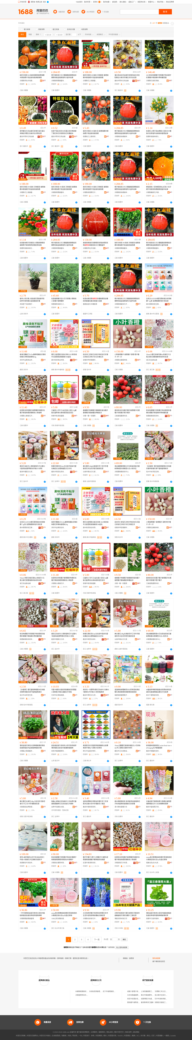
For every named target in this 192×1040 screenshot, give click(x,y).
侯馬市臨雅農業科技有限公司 (58, 751)
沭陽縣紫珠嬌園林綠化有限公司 (122, 136)
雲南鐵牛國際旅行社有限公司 (137, 1002)
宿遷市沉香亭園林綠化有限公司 (153, 919)
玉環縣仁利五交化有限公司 (164, 991)
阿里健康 (159, 1036)
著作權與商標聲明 (83, 1032)
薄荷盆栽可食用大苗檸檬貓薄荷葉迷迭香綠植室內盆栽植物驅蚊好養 (32, 747)
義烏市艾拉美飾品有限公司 (122, 751)
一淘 (80, 1036)
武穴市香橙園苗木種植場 (111, 991)
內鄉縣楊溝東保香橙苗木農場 (85, 991)
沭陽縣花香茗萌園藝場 (153, 81)
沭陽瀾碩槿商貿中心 (122, 472)
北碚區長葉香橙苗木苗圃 (97, 991)
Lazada (173, 1036)
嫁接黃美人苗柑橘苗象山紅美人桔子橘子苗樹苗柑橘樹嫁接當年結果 (158, 188)
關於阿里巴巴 (119, 1032)
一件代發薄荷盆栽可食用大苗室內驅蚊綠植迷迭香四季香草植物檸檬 (32, 914)
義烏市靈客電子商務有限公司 (153, 807)
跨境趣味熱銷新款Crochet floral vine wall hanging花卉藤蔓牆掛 (159, 747)
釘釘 (153, 1036)
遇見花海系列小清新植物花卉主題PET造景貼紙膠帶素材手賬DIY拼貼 (32, 467)
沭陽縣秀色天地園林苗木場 (27, 81)
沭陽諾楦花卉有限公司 (122, 863)
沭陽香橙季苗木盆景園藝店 (84, 995)
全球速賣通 (56, 1036)
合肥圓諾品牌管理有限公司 (27, 807)
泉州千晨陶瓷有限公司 (153, 695)
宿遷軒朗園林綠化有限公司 (153, 136)
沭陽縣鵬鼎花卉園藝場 (153, 192)
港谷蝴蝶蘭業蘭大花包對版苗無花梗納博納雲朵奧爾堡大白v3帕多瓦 (127, 467)
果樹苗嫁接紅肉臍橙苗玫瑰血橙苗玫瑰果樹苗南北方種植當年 (95, 244)
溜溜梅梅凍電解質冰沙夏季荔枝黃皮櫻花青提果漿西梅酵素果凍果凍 (127, 691)
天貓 (69, 1036)
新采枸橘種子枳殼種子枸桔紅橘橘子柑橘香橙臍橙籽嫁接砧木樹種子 (63, 858)
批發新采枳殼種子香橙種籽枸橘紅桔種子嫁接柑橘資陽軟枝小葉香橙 (32, 411)
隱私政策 (109, 1032)
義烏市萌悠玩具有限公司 (58, 472)
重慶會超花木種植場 (90, 304)
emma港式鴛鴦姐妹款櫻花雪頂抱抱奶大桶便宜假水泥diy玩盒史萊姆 (159, 858)
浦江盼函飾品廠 (151, 360)
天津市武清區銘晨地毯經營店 (58, 695)
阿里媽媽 (99, 1036)
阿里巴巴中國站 (44, 1036)
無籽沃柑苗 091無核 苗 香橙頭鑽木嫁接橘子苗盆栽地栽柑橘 (95, 132)
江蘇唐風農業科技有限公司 (122, 416)
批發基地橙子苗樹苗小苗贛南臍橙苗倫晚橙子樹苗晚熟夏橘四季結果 (32, 244)
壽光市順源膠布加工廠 (149, 995)
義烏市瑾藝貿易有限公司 (153, 751)
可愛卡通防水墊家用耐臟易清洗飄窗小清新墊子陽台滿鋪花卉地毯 (63, 691)
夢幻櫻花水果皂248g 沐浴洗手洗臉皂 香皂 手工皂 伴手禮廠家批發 (32, 802)
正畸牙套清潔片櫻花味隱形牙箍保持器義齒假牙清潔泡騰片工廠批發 (127, 914)
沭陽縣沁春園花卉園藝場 (27, 416)
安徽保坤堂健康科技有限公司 (90, 360)
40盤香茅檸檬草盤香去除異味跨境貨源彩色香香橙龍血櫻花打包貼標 (158, 691)
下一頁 (97, 939)
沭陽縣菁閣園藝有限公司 (58, 81)
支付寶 (143, 1036)
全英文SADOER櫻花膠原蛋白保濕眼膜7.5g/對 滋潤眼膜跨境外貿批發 (158, 300)
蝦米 (105, 1036)
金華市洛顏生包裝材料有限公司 (58, 807)
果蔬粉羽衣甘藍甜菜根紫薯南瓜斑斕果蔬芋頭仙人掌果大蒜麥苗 (95, 747)
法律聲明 (94, 1032)
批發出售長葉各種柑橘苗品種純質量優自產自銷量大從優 (95, 300)
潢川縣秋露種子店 (121, 807)
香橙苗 (131, 958)
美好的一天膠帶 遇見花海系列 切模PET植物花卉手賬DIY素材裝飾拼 (96, 691)
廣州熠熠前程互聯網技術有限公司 (153, 304)
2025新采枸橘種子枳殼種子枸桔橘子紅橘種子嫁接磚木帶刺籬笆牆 (158, 76)
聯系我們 (128, 1032)
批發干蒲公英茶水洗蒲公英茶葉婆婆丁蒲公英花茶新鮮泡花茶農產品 (63, 132)
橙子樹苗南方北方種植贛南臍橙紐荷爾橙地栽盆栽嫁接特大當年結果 (63, 76)
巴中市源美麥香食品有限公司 (165, 999)
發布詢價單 (156, 958)
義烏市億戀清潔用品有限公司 (90, 807)
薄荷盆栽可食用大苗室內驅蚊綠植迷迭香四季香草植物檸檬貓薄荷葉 (158, 914)
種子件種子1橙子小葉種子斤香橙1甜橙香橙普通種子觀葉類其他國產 (95, 858)
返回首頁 (111, 947)
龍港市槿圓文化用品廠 (27, 472)
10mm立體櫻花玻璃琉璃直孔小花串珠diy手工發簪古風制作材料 (127, 747)
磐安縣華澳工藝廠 (147, 1002)
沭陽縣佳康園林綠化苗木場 (122, 360)
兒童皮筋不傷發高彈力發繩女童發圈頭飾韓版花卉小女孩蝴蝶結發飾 (158, 802)
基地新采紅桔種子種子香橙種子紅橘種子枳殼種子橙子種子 (127, 411)
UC (138, 1036)
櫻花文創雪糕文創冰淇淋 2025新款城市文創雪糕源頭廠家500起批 (64, 356)
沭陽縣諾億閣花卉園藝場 (90, 192)
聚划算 (74, 1036)
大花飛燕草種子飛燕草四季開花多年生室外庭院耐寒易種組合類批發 (95, 914)
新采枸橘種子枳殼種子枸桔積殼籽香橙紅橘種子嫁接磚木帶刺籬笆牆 (158, 411)
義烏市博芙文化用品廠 (90, 695)
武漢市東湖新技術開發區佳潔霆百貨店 (90, 863)
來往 (148, 1036)
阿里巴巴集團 (20, 1036)
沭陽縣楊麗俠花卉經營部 (122, 304)
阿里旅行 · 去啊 (88, 1036)
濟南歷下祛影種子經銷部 (27, 304)
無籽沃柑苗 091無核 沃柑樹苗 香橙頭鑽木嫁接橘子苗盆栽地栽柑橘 (95, 76)
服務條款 (102, 1032)
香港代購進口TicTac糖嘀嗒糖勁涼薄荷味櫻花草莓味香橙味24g (33, 356)
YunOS (120, 1036)
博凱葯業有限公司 (121, 919)
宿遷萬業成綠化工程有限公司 (58, 304)
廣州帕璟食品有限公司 (58, 360)
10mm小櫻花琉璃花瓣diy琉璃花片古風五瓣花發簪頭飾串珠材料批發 (158, 356)
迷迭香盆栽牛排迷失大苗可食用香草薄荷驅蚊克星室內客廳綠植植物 (63, 747)
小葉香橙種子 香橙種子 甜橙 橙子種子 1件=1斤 (127, 356)
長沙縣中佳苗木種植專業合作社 (166, 995)
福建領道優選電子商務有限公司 (122, 695)
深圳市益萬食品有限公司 (27, 360)
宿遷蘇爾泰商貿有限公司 (153, 416)
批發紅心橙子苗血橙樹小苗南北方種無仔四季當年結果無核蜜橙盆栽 (158, 132)
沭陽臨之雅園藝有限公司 (27, 751)
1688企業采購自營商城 (58, 919)
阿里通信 (127, 1036)
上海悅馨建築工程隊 (148, 991)
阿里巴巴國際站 (32, 1036)
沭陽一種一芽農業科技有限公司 (90, 416)
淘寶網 (63, 1036)
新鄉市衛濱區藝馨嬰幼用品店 (58, 416)
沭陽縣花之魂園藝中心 (90, 81)
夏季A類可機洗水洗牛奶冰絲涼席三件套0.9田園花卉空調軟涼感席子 (32, 858)
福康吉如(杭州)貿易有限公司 (153, 863)
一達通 (166, 1036)
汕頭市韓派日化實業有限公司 (90, 472)
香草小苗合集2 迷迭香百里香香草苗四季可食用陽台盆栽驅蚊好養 (32, 300)
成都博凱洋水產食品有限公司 (151, 999)
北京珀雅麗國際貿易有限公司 (137, 995)
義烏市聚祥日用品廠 (122, 81)
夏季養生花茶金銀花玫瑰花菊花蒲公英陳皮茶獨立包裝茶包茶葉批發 (32, 132)
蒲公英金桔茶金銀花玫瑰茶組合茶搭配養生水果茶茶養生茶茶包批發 (127, 76)
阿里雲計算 (112, 1036)
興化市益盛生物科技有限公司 (90, 751)
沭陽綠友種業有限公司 (58, 863)
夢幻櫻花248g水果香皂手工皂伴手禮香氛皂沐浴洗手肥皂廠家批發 (95, 467)
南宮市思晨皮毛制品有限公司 (137, 999)
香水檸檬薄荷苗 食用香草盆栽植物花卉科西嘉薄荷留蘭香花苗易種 (127, 802)
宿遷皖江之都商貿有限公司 (90, 136)
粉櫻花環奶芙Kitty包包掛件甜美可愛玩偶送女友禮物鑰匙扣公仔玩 (63, 467)
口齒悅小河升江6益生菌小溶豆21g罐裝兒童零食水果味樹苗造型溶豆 (63, 411)
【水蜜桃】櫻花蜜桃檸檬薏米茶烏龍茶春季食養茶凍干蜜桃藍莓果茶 (158, 467)
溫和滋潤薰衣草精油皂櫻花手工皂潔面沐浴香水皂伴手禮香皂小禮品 (95, 802)
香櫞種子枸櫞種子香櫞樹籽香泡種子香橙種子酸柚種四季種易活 (95, 411)
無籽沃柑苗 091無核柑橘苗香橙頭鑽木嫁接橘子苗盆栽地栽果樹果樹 (32, 76)
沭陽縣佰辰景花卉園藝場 (90, 919)
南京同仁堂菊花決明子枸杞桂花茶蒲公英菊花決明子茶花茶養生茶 (95, 356)
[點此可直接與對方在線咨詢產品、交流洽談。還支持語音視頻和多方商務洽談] (45, 90)
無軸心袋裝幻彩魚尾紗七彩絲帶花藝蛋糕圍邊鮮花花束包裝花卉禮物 (63, 802)
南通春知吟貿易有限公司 (27, 863)
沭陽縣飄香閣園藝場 (27, 919)
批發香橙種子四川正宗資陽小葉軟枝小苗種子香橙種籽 (63, 300)
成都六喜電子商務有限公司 (136, 991)
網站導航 (136, 1032)
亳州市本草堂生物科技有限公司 (153, 472)
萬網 (133, 1036)
